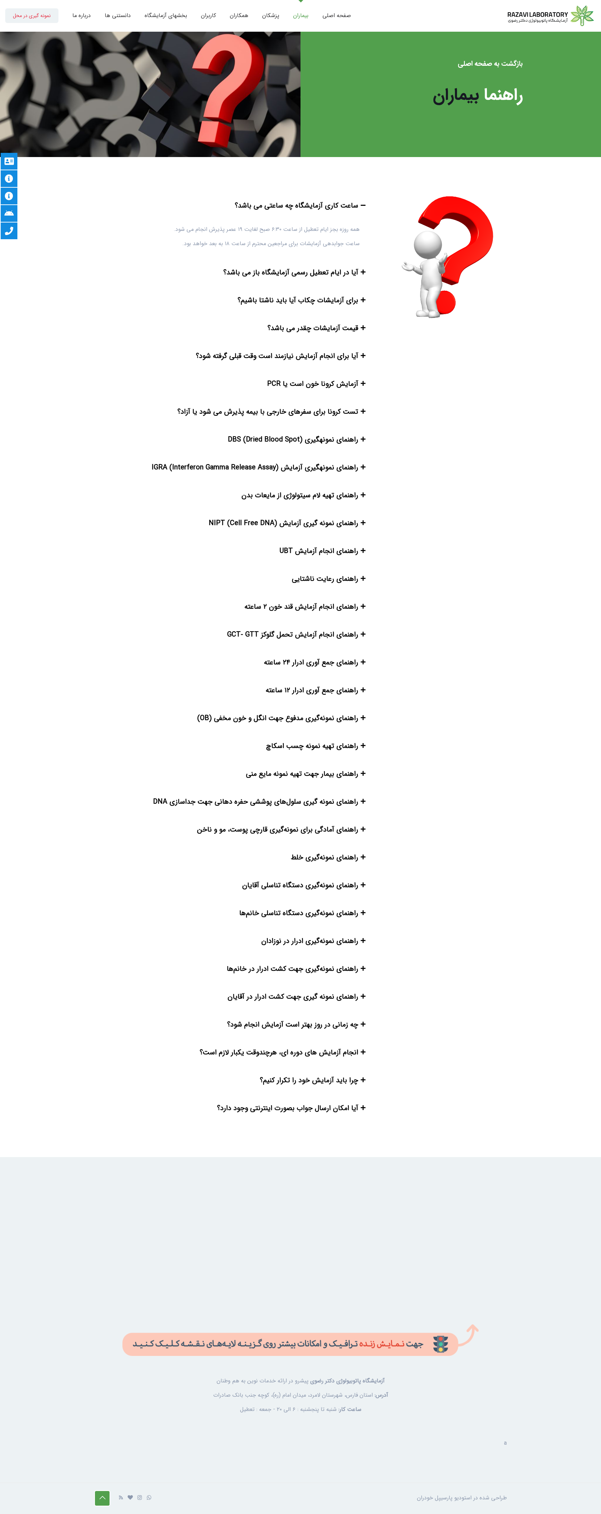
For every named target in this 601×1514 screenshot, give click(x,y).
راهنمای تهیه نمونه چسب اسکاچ (312, 746)
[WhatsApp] (149, 1498)
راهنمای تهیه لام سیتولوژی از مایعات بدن (299, 495)
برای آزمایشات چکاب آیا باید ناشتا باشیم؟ (298, 300)
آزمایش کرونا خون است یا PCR (312, 383)
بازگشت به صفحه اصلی (490, 63)
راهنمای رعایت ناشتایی (325, 578)
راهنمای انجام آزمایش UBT (319, 551)
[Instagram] (139, 1498)
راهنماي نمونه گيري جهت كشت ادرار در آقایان (292, 996)
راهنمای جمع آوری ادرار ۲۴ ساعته (311, 662)
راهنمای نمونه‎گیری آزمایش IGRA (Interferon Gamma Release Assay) (255, 467)
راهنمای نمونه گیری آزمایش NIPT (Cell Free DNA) (283, 523)
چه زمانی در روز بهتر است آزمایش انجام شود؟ (292, 1024)
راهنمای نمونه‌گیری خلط (324, 857)
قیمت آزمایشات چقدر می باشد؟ (312, 328)
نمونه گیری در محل (32, 15)
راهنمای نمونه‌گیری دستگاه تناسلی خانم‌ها (298, 913)
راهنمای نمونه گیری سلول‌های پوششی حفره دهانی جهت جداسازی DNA (255, 801)
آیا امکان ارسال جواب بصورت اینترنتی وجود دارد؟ (287, 1108)
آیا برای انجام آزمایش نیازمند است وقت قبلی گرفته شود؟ (277, 356)
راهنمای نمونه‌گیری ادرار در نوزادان (309, 941)
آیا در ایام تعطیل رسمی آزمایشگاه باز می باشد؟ (290, 272)
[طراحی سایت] (130, 1498)
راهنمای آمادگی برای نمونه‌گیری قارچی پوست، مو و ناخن (277, 829)
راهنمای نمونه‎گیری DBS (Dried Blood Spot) (293, 439)
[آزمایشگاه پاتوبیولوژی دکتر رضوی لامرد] (551, 15)
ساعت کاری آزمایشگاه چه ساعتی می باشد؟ (296, 205)
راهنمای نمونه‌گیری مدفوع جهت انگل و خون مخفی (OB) (277, 718)
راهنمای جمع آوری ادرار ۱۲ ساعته (312, 690)
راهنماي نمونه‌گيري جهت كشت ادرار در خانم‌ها (292, 968)
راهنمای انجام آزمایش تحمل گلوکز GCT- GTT (292, 634)
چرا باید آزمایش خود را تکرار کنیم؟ (309, 1080)
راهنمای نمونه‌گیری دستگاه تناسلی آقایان (300, 885)
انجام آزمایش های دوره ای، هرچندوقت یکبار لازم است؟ (279, 1052)
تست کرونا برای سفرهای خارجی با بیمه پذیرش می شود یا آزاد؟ (267, 411)
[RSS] (121, 1498)
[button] (231, 206)
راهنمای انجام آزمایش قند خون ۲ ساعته (301, 606)
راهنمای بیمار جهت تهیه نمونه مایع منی (302, 773)
